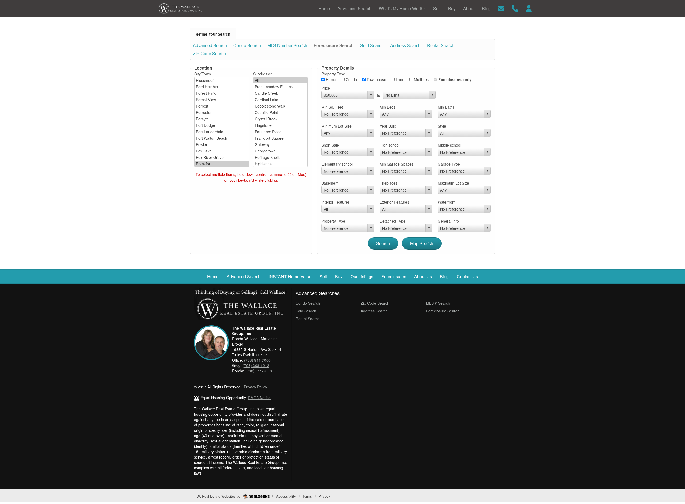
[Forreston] (222, 112)
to (378, 95)
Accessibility (286, 496)
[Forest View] (222, 99)
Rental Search (440, 45)
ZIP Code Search (209, 53)
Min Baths (446, 107)
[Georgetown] (280, 151)
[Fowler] (222, 144)
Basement (329, 183)
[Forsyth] (222, 119)
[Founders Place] (280, 131)
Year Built (388, 126)
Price (325, 88)
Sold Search (372, 45)
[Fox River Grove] (222, 157)
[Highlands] (280, 164)
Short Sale (330, 145)
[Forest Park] (222, 93)
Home (330, 79)
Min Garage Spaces (396, 164)
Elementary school (337, 164)
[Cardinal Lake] (280, 99)
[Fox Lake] (222, 151)
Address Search (405, 45)
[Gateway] (280, 144)
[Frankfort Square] (280, 138)
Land (399, 79)
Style (442, 126)
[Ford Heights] (222, 86)
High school (389, 145)
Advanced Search (210, 45)
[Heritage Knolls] (280, 157)
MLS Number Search (287, 45)
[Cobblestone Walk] (280, 106)
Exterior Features (394, 202)
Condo (351, 79)
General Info (448, 221)
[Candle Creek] (280, 93)
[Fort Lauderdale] (222, 131)
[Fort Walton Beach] (222, 138)
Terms (307, 496)
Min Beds (387, 107)
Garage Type (449, 164)
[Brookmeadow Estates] (280, 86)
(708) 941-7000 (257, 360)
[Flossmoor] (222, 80)
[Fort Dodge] (222, 125)
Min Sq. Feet (332, 107)
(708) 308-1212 (256, 365)
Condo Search (247, 45)
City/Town (202, 74)
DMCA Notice (259, 397)
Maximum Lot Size (453, 183)
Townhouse (376, 79)
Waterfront (446, 202)
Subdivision (262, 74)
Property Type (333, 221)
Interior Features (335, 202)
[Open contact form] (501, 8)
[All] (280, 80)
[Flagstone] (280, 125)
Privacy (324, 496)
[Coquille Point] (280, 112)
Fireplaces (388, 183)
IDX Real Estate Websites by (218, 496)
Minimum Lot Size (336, 126)
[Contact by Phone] (515, 8)
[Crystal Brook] (280, 119)
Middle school (449, 145)
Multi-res (421, 79)
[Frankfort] (222, 164)
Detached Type (392, 221)
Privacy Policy (255, 387)
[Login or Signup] (529, 8)
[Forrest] (222, 106)
